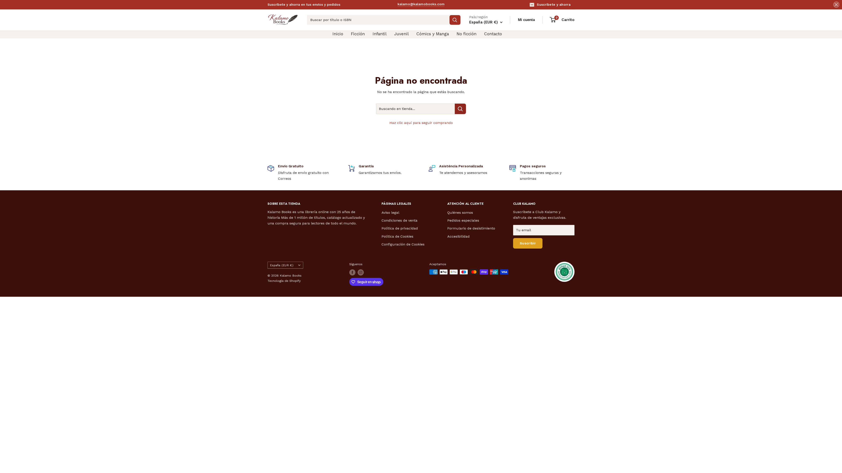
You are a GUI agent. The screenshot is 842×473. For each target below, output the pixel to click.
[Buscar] (455, 20)
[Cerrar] (836, 5)
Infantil (380, 33)
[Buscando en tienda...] (460, 109)
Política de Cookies (397, 236)
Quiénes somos (460, 212)
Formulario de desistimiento (471, 228)
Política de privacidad (400, 228)
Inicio (337, 33)
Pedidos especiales (463, 220)
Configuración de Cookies (403, 244)
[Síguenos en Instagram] (361, 272)
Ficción (358, 33)
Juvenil (401, 33)
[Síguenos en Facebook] (352, 272)
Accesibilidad (458, 236)
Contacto (493, 33)
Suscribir (528, 243)
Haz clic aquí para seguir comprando (421, 123)
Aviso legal (390, 212)
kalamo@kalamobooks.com (421, 4)
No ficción (466, 33)
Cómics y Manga (432, 33)
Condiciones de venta (399, 220)
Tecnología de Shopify (284, 280)
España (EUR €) (281, 265)
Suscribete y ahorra (554, 5)
